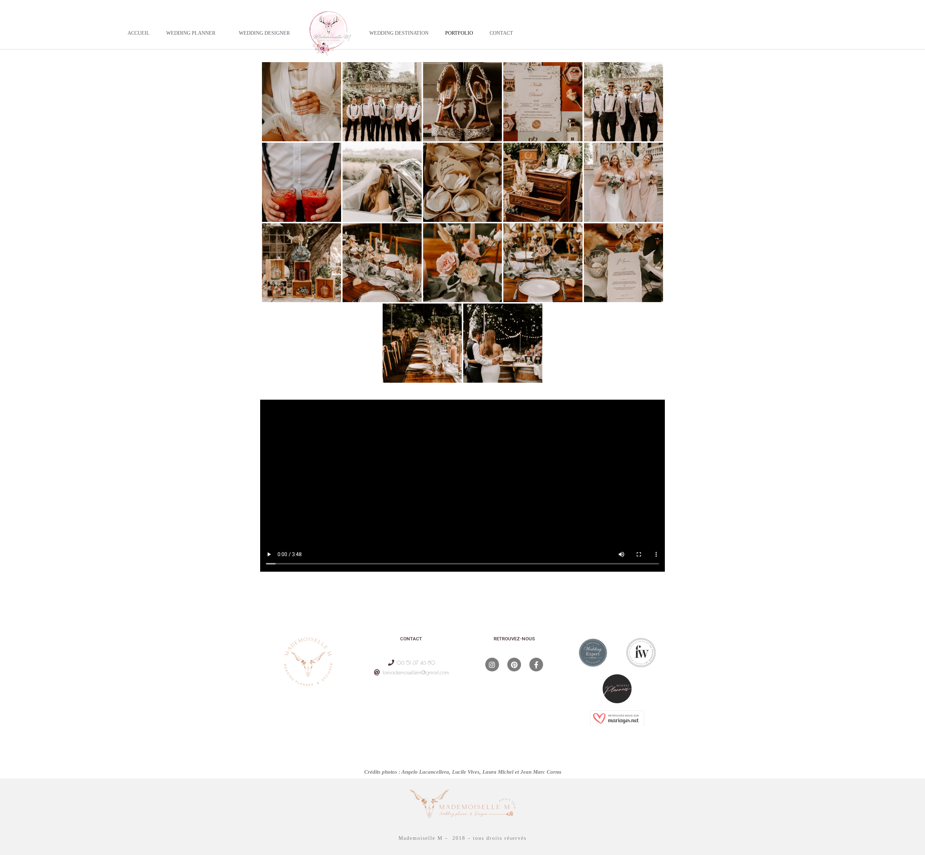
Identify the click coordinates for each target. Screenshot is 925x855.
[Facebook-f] (536, 664)
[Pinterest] (514, 664)
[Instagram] (492, 664)
